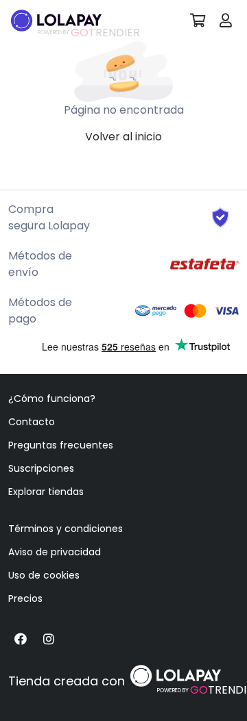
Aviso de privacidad (54, 552)
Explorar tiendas (46, 491)
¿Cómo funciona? (51, 398)
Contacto (31, 422)
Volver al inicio (123, 136)
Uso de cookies (44, 575)
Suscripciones (41, 468)
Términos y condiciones (65, 528)
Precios (25, 598)
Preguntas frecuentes (60, 445)
